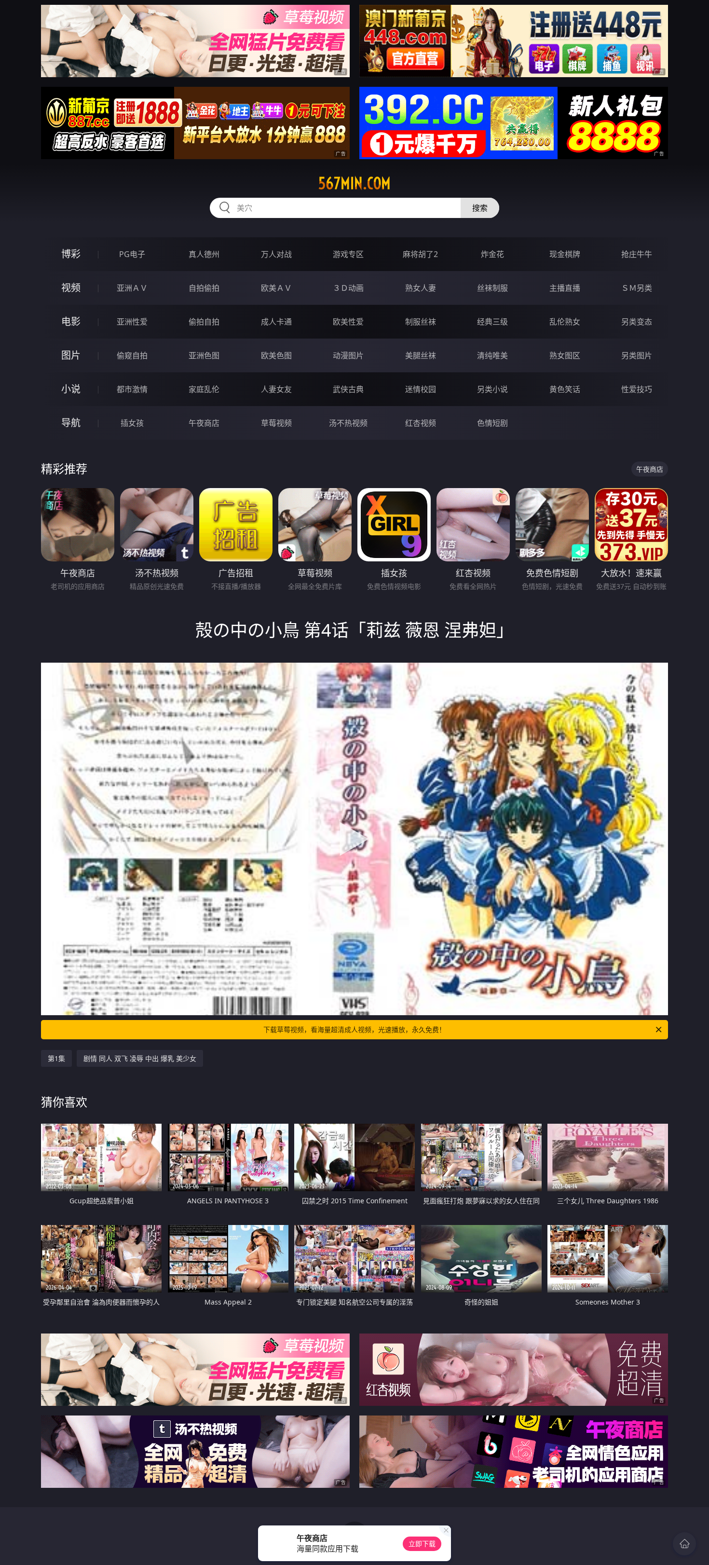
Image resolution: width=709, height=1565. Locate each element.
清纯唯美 (492, 355)
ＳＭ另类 (636, 288)
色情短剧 (492, 423)
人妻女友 (276, 389)
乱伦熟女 (564, 321)
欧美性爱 (348, 321)
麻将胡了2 (420, 254)
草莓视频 (276, 423)
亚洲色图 (204, 355)
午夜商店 (204, 423)
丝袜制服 (492, 288)
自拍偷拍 (204, 288)
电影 (71, 321)
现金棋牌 (564, 254)
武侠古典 (348, 389)
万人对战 (276, 254)
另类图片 (636, 355)
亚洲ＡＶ (132, 288)
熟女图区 (564, 355)
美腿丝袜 (420, 355)
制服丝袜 (420, 321)
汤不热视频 (348, 423)
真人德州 (204, 254)
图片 (71, 355)
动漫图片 (348, 355)
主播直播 (564, 288)
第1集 (56, 1058)
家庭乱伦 (204, 389)
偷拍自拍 (204, 321)
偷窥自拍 (132, 355)
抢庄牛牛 (636, 254)
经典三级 (492, 321)
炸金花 (492, 254)
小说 (71, 388)
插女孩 (132, 423)
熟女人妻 (420, 288)
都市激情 (132, 389)
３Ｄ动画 (348, 288)
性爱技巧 (636, 389)
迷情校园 (420, 389)
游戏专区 (348, 254)
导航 (71, 422)
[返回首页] (684, 1543)
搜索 (480, 208)
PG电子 (132, 254)
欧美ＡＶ (276, 288)
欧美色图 (276, 355)
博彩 (71, 253)
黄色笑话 (564, 389)
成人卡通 (276, 321)
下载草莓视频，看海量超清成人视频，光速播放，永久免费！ (354, 1029)
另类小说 (492, 389)
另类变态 (636, 321)
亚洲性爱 (132, 321)
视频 (71, 287)
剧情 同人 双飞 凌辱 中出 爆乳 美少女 (139, 1058)
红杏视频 (420, 423)
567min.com (354, 183)
